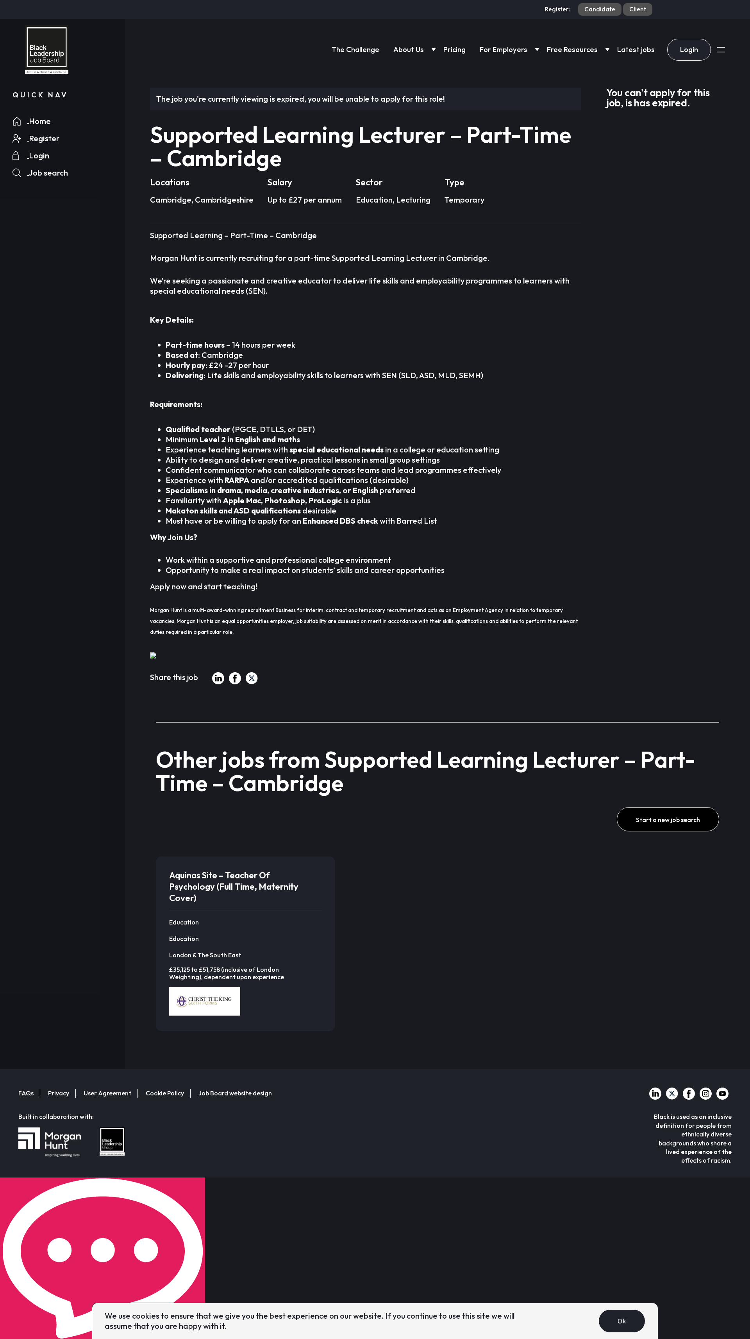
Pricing (454, 49)
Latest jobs (636, 49)
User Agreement (107, 1093)
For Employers (503, 49)
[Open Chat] (102, 1258)
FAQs (26, 1093)
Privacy (58, 1093)
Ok (622, 1321)
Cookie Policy (165, 1093)
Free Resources (572, 49)
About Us (408, 49)
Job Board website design (235, 1093)
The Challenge (355, 49)
